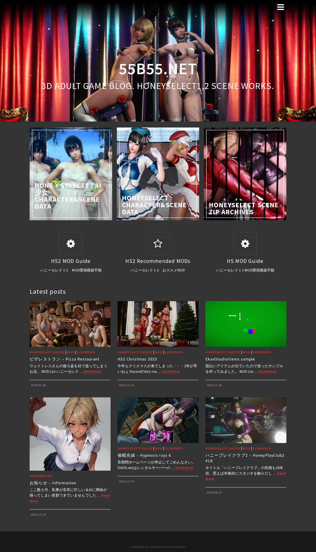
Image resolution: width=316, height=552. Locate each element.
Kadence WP (178, 547)
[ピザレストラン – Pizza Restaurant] (70, 324)
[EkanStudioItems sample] (245, 324)
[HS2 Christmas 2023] (158, 324)
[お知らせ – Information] (70, 434)
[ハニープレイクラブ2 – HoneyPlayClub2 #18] (245, 420)
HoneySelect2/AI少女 (47, 352)
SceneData (86, 352)
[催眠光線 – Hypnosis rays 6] (158, 420)
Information (41, 476)
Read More (93, 371)
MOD (70, 352)
